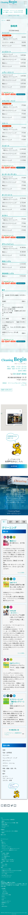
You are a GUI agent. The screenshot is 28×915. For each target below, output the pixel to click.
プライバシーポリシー (6, 901)
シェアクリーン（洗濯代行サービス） (13, 733)
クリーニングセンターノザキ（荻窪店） (10, 831)
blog (3, 904)
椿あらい (3, 842)
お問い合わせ (4, 906)
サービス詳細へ (21, 572)
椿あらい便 (3, 834)
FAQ (3, 899)
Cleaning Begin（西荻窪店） (8, 819)
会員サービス (4, 865)
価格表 (3, 821)
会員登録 (14, 466)
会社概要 (3, 888)
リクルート (4, 898)
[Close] (20, 411)
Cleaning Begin (14, 512)
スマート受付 (4, 864)
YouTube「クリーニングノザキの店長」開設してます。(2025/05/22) (13, 11)
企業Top (3, 881)
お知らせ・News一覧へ (14, 15)
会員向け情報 (4, 824)
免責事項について (5, 902)
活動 (2, 867)
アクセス (3, 827)
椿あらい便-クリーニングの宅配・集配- (10, 822)
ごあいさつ (4, 891)
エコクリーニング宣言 (6, 894)
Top (2, 818)
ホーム (3, 20)
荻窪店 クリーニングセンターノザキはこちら (14, 384)
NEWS (3, 896)
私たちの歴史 (5, 893)
